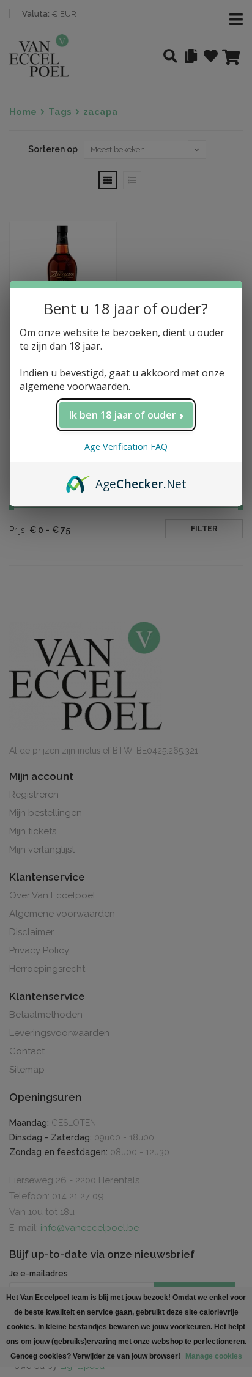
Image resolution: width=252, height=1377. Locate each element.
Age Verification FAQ (126, 446)
